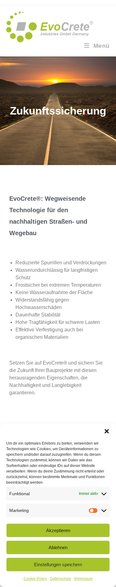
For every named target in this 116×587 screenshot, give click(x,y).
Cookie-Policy (35, 578)
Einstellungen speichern (58, 564)
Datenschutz (60, 578)
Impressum (83, 578)
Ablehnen (58, 547)
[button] (107, 431)
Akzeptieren (58, 530)
